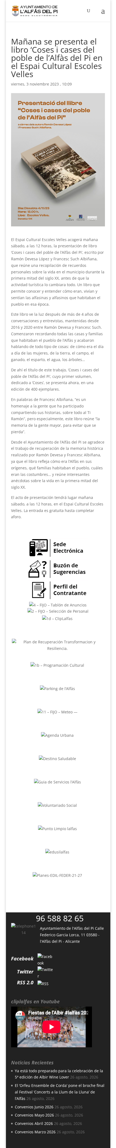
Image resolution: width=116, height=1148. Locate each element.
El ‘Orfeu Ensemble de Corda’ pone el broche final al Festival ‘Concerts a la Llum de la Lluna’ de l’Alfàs (59, 1092)
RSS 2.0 (25, 982)
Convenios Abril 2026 (34, 1123)
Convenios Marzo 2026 (35, 1131)
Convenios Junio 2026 (34, 1106)
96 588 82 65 (60, 918)
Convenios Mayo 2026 (34, 1115)
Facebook (22, 958)
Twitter (25, 971)
